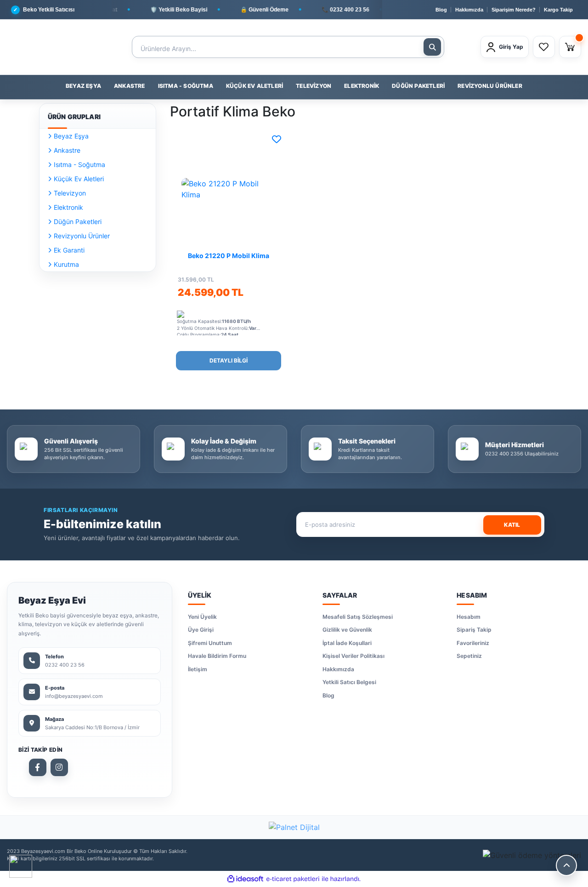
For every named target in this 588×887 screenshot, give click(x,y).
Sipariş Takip (474, 629)
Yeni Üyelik (202, 616)
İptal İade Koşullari (347, 642)
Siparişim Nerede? (514, 9)
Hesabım (469, 616)
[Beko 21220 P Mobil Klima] (228, 189)
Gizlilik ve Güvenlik (347, 629)
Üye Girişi (201, 629)
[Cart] (570, 47)
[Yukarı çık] (566, 865)
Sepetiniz (469, 655)
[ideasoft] (245, 879)
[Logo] (46, 47)
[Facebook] (37, 767)
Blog (441, 9)
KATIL (512, 524)
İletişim (197, 669)
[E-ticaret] (293, 879)
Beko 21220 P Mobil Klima (228, 255)
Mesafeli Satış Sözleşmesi (357, 616)
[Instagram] (59, 767)
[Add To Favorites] (276, 139)
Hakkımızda (469, 9)
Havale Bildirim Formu (217, 655)
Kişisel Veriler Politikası (353, 655)
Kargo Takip (558, 9)
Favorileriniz (473, 642)
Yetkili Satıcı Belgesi (349, 682)
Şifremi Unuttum (210, 642)
